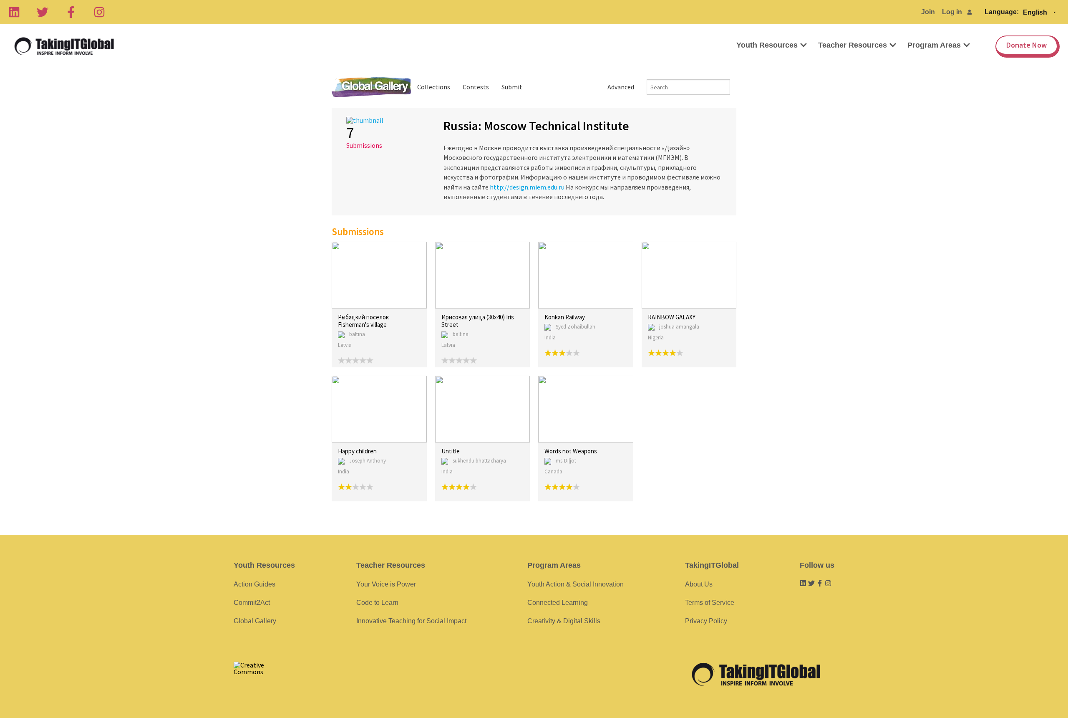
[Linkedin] (14, 12)
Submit (511, 87)
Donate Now (1026, 45)
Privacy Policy (706, 620)
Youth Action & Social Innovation (575, 584)
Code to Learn (377, 602)
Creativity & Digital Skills (563, 620)
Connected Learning (557, 602)
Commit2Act (252, 602)
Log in (952, 11)
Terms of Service (709, 602)
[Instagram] (99, 12)
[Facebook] (71, 12)
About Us (699, 584)
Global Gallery (371, 87)
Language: (1002, 11)
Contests (476, 87)
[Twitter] (42, 12)
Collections (433, 87)
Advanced (620, 87)
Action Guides (254, 584)
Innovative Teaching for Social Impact (411, 620)
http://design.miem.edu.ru (527, 187)
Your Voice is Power (386, 584)
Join (928, 11)
